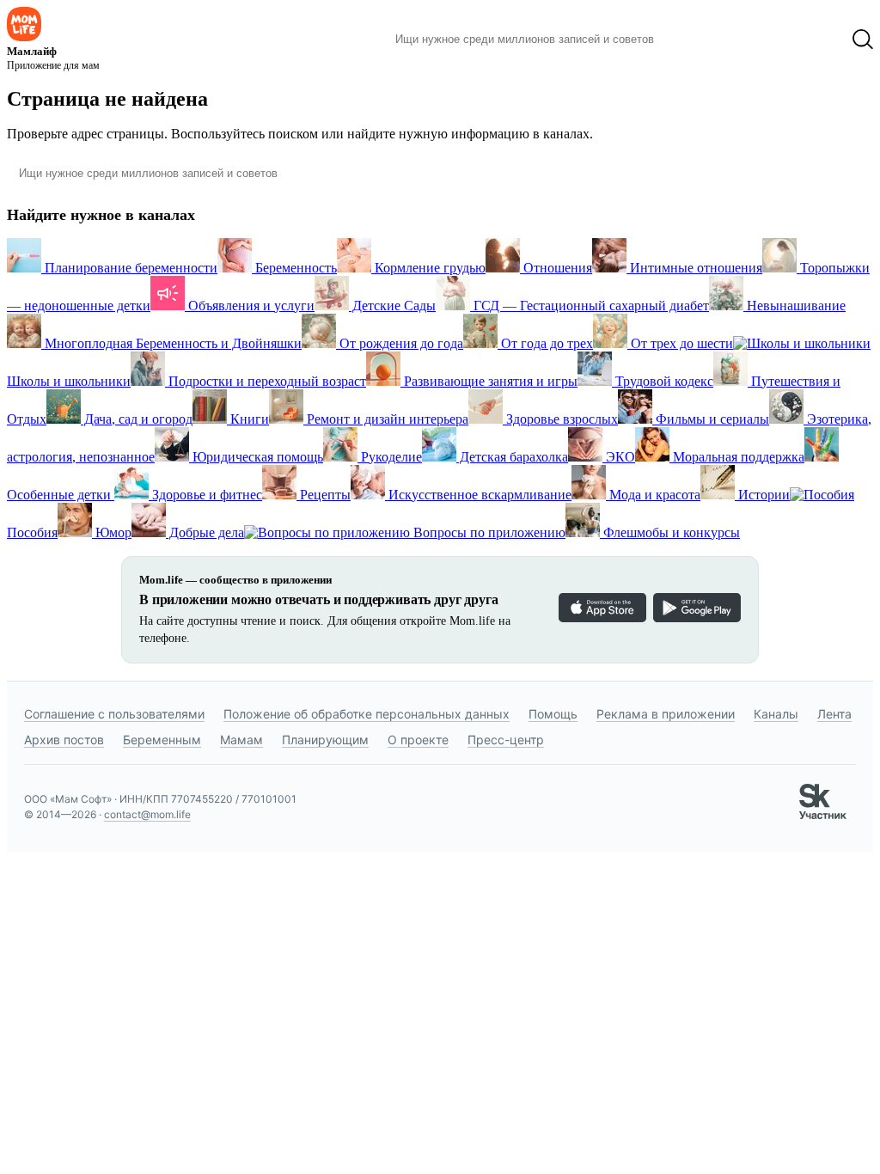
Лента (834, 713)
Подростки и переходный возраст (265, 381)
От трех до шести (680, 343)
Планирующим (325, 739)
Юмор (111, 532)
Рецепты (323, 494)
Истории (762, 494)
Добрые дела (205, 532)
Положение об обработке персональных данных (366, 713)
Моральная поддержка (736, 456)
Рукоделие (390, 456)
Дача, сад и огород (136, 419)
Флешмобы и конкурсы (670, 532)
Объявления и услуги (250, 305)
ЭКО (618, 456)
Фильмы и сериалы (710, 419)
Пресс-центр (506, 739)
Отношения (556, 267)
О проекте (418, 739)
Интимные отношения (694, 267)
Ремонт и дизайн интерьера (385, 419)
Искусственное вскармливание (478, 494)
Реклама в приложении (665, 713)
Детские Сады (392, 305)
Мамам (241, 739)
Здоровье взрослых (560, 419)
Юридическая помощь (256, 456)
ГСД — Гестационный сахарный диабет (589, 305)
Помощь (553, 713)
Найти (693, 39)
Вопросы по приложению (487, 532)
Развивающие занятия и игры (489, 381)
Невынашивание (794, 305)
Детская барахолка (512, 456)
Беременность (294, 267)
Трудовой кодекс (662, 381)
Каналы (776, 713)
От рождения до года (399, 343)
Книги (248, 419)
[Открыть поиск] (862, 39)
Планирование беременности (129, 267)
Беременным (162, 739)
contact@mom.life (147, 814)
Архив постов (64, 739)
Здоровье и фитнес (205, 494)
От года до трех (545, 343)
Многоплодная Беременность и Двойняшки (171, 343)
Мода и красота (653, 494)
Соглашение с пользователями (114, 713)
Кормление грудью (428, 267)
